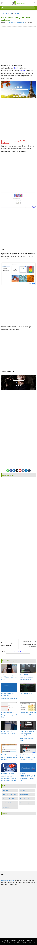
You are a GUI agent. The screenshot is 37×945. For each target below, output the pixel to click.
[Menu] (2, 3)
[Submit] (33, 7)
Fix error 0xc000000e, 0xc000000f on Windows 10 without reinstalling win (9, 696)
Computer (16, 13)
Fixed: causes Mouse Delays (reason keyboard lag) (9, 715)
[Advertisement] (18, 45)
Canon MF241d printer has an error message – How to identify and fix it (27, 677)
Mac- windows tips (25, 803)
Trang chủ (4, 13)
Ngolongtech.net (24, 799)
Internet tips (16, 942)
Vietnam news (26, 942)
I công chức (6, 807)
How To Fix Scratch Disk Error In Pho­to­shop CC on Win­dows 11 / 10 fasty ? (28, 757)
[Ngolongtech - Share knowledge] (18, 3)
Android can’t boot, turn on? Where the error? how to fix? (9, 677)
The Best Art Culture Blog (9, 794)
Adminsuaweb (20, 22)
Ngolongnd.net (24, 794)
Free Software (6, 942)
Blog (10, 13)
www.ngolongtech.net (7, 880)
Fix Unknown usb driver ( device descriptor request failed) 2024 (9, 757)
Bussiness (13, 940)
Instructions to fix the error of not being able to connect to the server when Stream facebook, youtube (27, 736)
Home (6, 940)
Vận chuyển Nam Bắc (8, 799)
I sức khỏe (22, 790)
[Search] (34, 3)
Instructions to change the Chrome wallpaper (18, 651)
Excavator (29, 940)
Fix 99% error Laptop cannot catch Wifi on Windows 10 (29, 644)
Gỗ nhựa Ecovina (7, 803)
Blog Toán (5, 790)
